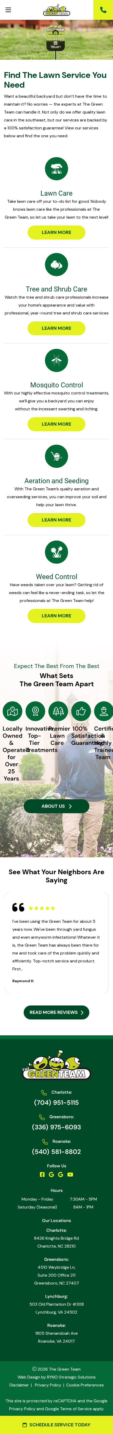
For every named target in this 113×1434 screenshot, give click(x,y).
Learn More (56, 232)
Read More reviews (54, 1012)
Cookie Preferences (85, 1385)
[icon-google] (51, 1174)
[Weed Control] (56, 552)
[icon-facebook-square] (42, 1174)
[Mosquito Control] (56, 360)
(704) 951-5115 (56, 1102)
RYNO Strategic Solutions (71, 1377)
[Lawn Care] (56, 168)
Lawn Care (56, 193)
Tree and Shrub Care (56, 289)
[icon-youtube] (70, 1174)
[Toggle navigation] (8, 10)
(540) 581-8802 (56, 1152)
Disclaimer (19, 1385)
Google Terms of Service (68, 1409)
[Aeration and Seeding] (56, 456)
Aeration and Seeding (56, 481)
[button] (103, 10)
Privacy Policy (48, 1385)
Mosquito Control (56, 385)
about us (53, 806)
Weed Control (56, 577)
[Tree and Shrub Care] (56, 264)
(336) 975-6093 (56, 1127)
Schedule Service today (59, 1425)
